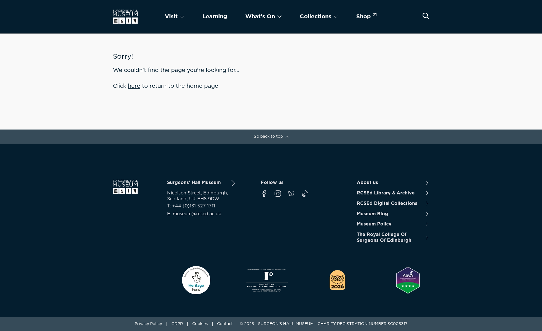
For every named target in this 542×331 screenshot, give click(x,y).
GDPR (177, 324)
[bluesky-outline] (291, 193)
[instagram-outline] (277, 193)
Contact (225, 324)
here (134, 86)
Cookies (200, 324)
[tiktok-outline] (304, 193)
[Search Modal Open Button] (425, 15)
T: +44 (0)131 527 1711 (191, 206)
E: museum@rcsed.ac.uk (194, 214)
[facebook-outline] (264, 193)
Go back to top (268, 137)
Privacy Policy (148, 324)
